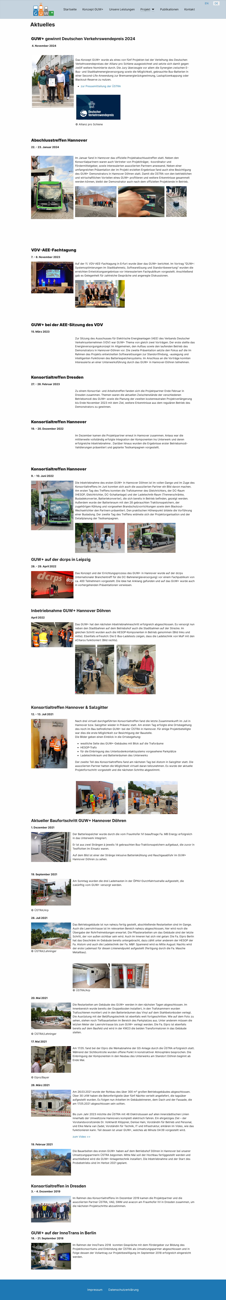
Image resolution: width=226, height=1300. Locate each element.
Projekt (145, 9)
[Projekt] (152, 9)
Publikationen (169, 9)
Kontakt (189, 9)
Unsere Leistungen (122, 9)
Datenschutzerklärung (123, 1289)
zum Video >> (81, 1136)
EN (206, 3)
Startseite (70, 9)
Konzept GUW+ (92, 9)
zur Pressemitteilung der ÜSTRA (101, 86)
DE (216, 3)
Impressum (94, 1289)
